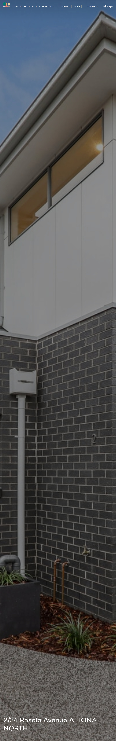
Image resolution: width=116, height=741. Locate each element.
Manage (31, 6)
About (38, 6)
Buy (21, 6)
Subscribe (76, 6)
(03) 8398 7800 (92, 6)
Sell (16, 6)
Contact (51, 6)
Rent (25, 6)
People (44, 6)
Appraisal (65, 6)
